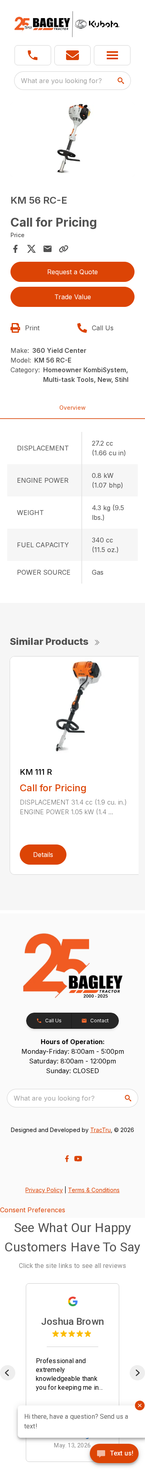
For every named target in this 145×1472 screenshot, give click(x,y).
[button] (32, 55)
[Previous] (7, 1372)
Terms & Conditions (94, 1189)
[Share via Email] (47, 249)
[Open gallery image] (72, 139)
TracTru (100, 1129)
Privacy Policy (44, 1189)
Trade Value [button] (72, 297)
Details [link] (43, 855)
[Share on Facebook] (15, 249)
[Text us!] (114, 1454)
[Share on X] (31, 249)
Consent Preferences (32, 1210)
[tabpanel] (72, 140)
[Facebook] (67, 1159)
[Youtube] (78, 1159)
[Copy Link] (63, 249)
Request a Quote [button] (72, 272)
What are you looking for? (61, 81)
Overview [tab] (72, 407)
